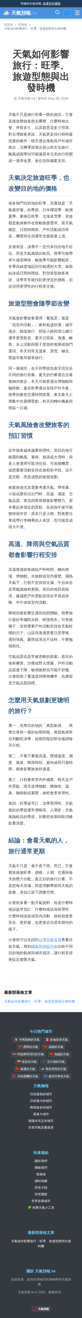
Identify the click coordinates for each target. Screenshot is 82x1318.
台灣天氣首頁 (50, 940)
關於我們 (41, 1161)
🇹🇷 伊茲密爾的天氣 (25, 1076)
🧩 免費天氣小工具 (41, 1207)
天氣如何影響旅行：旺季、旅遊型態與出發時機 (39, 1001)
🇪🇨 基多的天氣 (27, 1061)
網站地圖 (41, 1181)
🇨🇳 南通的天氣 (25, 1069)
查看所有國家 (52, 3)
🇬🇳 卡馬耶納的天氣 (27, 1039)
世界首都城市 (41, 1201)
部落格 (22, 24)
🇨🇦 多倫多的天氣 (56, 1039)
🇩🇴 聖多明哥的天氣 (53, 1069)
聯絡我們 (41, 1167)
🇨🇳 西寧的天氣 (28, 1047)
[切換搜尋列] (57, 13)
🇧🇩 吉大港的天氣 (53, 1061)
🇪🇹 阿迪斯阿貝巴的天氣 (28, 1054)
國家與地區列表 (44, 946)
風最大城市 (41, 1114)
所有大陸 (41, 1187)
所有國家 (41, 1194)
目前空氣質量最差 (41, 1127)
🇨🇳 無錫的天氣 (59, 1054)
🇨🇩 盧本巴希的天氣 (56, 1076)
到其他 (8, 24)
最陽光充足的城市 (41, 1120)
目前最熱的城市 (41, 1094)
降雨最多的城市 (41, 1107)
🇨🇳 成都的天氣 (53, 1047)
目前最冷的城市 (41, 1100)
